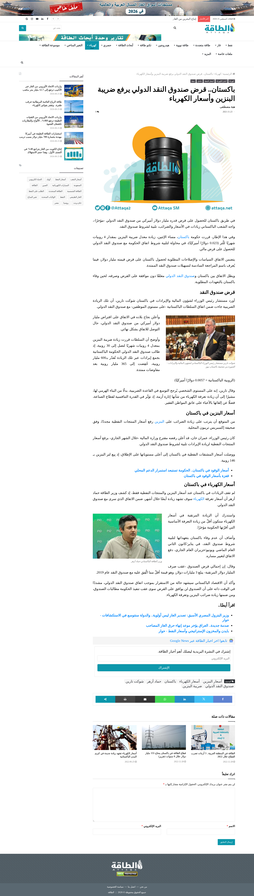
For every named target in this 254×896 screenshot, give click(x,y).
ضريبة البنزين (192, 686)
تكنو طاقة (145, 45)
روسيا (66, 203)
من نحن (143, 886)
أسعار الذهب (75, 179)
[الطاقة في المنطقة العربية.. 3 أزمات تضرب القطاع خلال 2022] (213, 737)
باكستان (183, 237)
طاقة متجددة (202, 45)
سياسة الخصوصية (115, 886)
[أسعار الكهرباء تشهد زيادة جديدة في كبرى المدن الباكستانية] (115, 737)
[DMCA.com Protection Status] (127, 874)
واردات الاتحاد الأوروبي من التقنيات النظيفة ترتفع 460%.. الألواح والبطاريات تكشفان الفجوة (42, 120)
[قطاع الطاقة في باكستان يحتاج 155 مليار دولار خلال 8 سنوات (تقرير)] (164, 737)
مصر (57, 203)
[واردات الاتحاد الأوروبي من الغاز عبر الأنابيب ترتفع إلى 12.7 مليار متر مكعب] (73, 91)
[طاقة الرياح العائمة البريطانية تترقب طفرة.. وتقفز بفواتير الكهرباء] (73, 106)
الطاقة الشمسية (74, 191)
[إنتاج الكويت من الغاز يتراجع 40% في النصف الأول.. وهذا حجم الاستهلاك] (73, 153)
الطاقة (34, 185)
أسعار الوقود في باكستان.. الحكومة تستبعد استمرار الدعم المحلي (182, 470)
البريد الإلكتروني (151, 826)
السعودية (77, 185)
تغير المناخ (32, 197)
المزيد (207, 53)
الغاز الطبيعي (75, 197)
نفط (230, 45)
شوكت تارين (135, 681)
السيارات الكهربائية (60, 185)
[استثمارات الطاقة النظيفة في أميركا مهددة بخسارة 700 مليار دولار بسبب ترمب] (73, 138)
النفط (62, 197)
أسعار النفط (209, 81)
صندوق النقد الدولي (180, 276)
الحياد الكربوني (35, 179)
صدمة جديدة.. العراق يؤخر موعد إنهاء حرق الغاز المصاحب (187, 625)
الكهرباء (198, 499)
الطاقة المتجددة (55, 191)
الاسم (231, 826)
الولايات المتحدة (48, 197)
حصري (107, 45)
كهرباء (92, 45)
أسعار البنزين (212, 681)
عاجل (199, 81)
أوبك (48, 179)
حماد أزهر (154, 681)
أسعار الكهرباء (189, 681)
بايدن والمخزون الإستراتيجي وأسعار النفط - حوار (194, 631)
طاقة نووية (182, 45)
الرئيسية (228, 73)
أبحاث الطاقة (125, 45)
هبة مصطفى (227, 106)
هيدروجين (163, 45)
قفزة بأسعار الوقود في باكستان (206, 476)
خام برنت (77, 203)
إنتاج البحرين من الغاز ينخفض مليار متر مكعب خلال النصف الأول (161, 18)
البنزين (159, 421)
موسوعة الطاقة (51, 45)
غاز (219, 45)
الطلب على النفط (36, 191)
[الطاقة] (220, 28)
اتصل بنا (131, 886)
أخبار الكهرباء (222, 81)
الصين (45, 185)
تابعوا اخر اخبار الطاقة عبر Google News (198, 641)
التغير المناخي (74, 45)
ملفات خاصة (225, 53)
